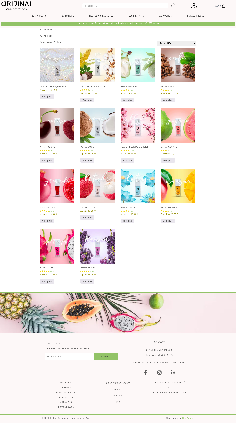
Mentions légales (169, 387)
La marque (66, 387)
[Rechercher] (171, 5)
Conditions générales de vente (170, 392)
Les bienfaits (66, 397)
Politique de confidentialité (170, 382)
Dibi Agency (188, 418)
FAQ (118, 402)
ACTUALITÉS (165, 16)
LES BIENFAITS (136, 16)
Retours (118, 396)
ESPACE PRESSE (195, 16)
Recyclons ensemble (66, 392)
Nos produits (66, 382)
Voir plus (47, 96)
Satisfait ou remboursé (118, 383)
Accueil (44, 29)
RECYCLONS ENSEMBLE (101, 16)
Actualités (66, 402)
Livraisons (118, 389)
